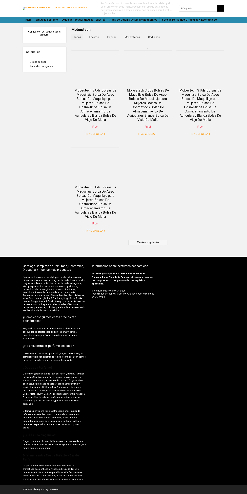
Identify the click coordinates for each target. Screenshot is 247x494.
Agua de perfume (47, 19)
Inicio (28, 19)
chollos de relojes (105, 290)
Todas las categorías (41, 66)
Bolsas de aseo (38, 62)
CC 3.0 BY (100, 296)
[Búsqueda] (220, 8)
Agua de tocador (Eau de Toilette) (83, 19)
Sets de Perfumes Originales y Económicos (189, 19)
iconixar (112, 293)
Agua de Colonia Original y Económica (133, 19)
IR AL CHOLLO (95, 134)
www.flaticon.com (132, 293)
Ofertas (121, 290)
